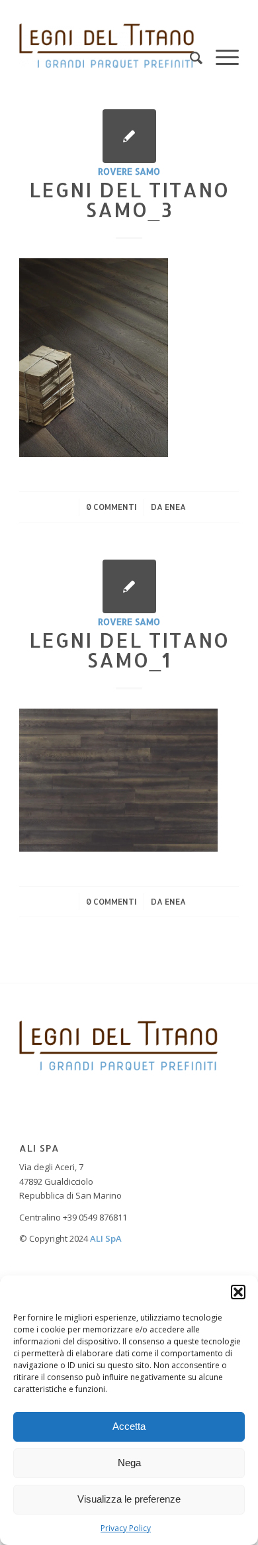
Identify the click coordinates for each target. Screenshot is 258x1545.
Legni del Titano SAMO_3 (129, 199)
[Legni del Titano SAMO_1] (129, 586)
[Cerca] (189, 45)
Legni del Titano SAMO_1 (129, 649)
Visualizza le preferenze (129, 1499)
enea (175, 507)
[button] (238, 1292)
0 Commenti (111, 507)
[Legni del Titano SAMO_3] (129, 136)
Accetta (129, 1426)
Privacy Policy (126, 1528)
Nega (129, 1462)
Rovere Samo (129, 171)
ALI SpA (106, 1238)
